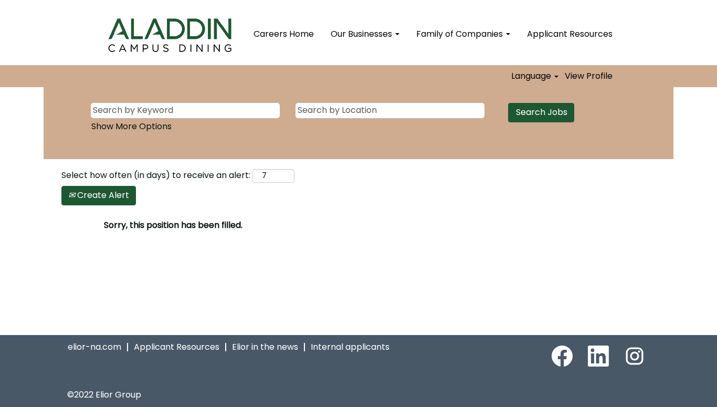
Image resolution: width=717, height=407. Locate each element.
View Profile (589, 76)
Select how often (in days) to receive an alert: (155, 175)
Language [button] (532, 76)
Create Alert (102, 195)
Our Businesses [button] (362, 34)
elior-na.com (94, 347)
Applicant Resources (570, 34)
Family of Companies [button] (460, 34)
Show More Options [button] (131, 126)
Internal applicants (350, 347)
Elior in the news (265, 347)
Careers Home (284, 34)
